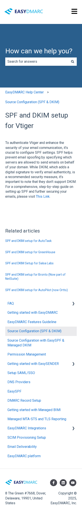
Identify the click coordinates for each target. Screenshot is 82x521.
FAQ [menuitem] (10, 303)
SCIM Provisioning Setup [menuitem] (26, 437)
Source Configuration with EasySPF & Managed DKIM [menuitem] (35, 342)
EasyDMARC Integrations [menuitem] (26, 428)
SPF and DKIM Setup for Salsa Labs (29, 263)
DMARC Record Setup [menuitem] (24, 400)
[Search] (72, 61)
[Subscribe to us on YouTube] (72, 482)
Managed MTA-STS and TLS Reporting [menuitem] (36, 419)
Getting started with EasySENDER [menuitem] (33, 364)
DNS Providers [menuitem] (18, 382)
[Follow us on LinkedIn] (63, 482)
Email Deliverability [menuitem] (22, 447)
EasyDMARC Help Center (24, 92)
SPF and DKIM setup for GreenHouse (30, 252)
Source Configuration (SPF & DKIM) (32, 102)
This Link (43, 196)
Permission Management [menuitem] (26, 354)
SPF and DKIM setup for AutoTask (28, 241)
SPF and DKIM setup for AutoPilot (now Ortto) (36, 290)
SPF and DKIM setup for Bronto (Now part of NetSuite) (35, 277)
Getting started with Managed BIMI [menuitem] (34, 410)
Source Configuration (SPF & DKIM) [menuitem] (34, 331)
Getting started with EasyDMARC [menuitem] (32, 312)
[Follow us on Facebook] (53, 482)
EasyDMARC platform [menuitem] (24, 456)
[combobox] (36, 61)
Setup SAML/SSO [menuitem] (21, 373)
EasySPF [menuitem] (14, 391)
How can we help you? (38, 51)
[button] (73, 303)
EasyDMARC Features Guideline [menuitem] (31, 322)
